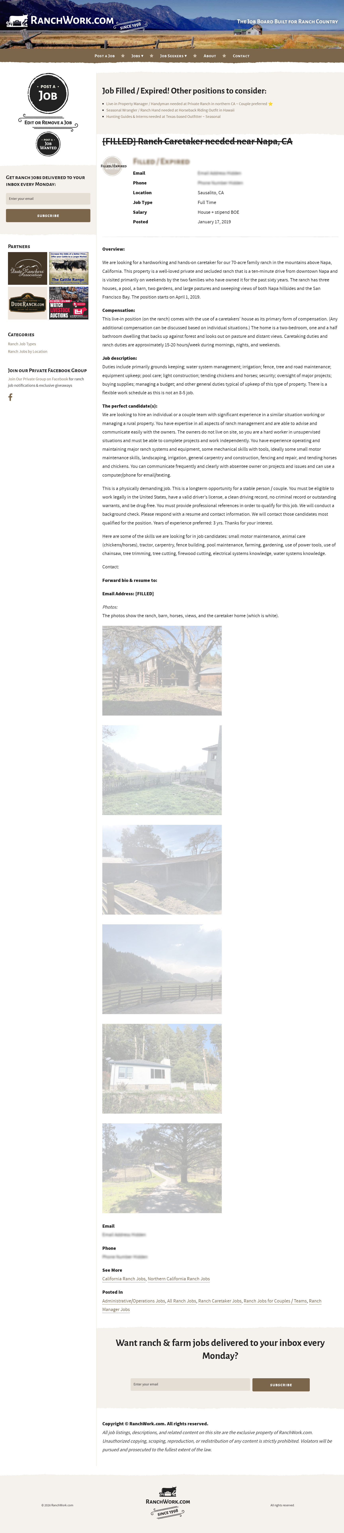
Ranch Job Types (22, 344)
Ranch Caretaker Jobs (219, 1300)
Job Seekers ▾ (173, 56)
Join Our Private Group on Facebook (38, 379)
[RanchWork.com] (168, 1502)
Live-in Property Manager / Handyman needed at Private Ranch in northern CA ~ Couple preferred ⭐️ (189, 104)
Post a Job (105, 56)
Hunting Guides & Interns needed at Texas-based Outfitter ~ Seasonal (163, 116)
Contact (241, 56)
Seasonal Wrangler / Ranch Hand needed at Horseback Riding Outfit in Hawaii (170, 110)
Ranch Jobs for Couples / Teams (275, 1300)
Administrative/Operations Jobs (133, 1300)
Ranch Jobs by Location (27, 351)
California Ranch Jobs (124, 1278)
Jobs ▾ (138, 56)
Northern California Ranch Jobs (179, 1278)
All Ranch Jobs (181, 1300)
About (210, 56)
